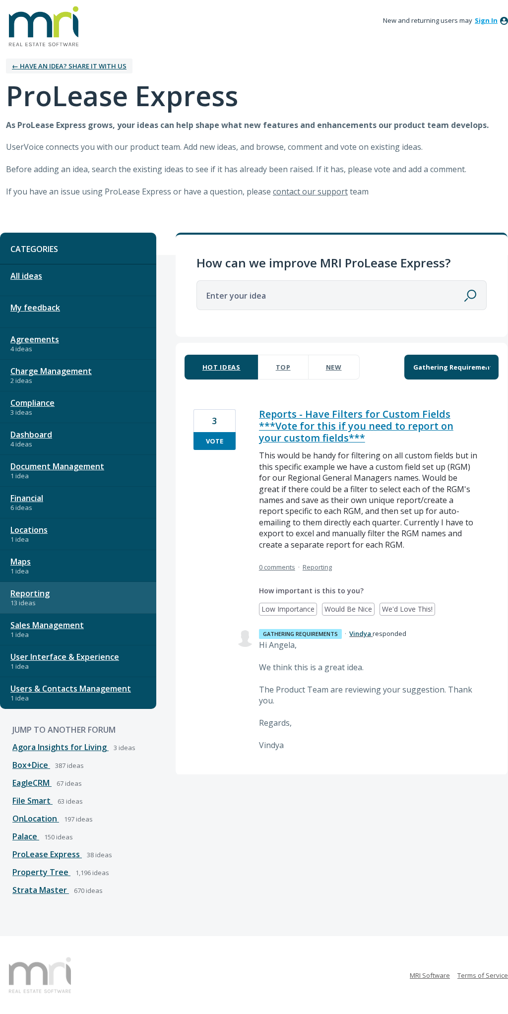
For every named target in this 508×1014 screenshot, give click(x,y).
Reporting (30, 593)
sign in (486, 20)
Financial (26, 498)
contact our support (310, 191)
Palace (25, 836)
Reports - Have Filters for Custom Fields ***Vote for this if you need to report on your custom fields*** (356, 425)
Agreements (34, 339)
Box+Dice (31, 765)
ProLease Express (47, 854)
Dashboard (31, 434)
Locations (29, 529)
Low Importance (289, 610)
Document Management (57, 466)
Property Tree (41, 872)
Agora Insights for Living (60, 747)
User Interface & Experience (64, 656)
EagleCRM (32, 782)
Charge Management (51, 371)
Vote (214, 441)
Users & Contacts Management (70, 688)
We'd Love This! (408, 610)
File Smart (32, 800)
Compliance (32, 402)
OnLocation (35, 818)
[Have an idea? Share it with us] (43, 26)
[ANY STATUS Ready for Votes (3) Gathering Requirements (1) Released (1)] (452, 367)
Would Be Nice (349, 610)
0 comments (277, 567)
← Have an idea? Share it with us (69, 66)
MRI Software (430, 975)
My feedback (35, 307)
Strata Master (40, 890)
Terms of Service (482, 975)
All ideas (26, 275)
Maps (20, 561)
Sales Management (47, 625)
